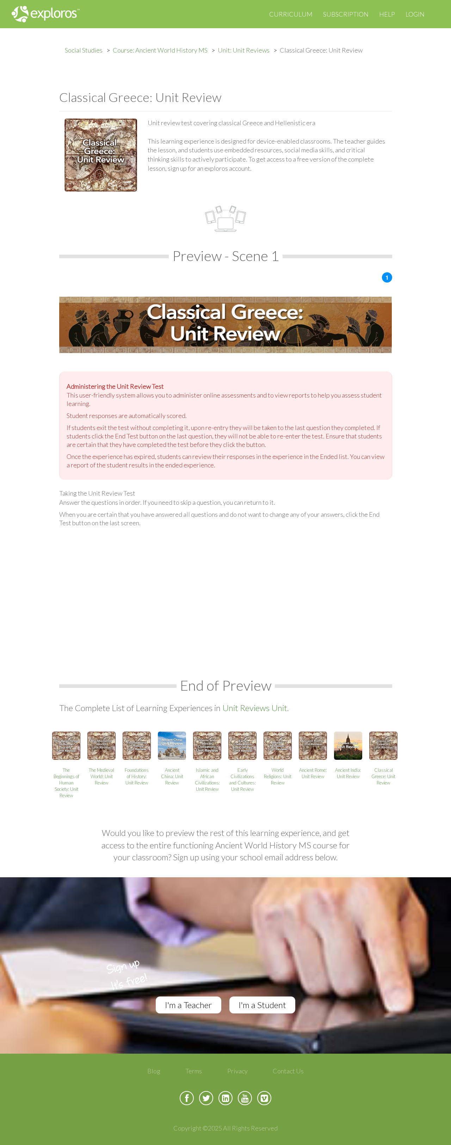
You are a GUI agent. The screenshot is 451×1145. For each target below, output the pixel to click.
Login (415, 14)
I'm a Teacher (188, 1005)
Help (387, 14)
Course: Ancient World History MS (160, 50)
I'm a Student (262, 1005)
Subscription (346, 14)
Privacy (237, 1071)
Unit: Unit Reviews (244, 50)
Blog (153, 1071)
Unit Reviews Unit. (255, 708)
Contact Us (288, 1071)
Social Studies (84, 50)
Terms (193, 1071)
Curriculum (291, 14)
